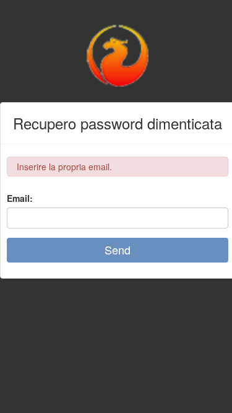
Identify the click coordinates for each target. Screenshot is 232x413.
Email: (20, 198)
